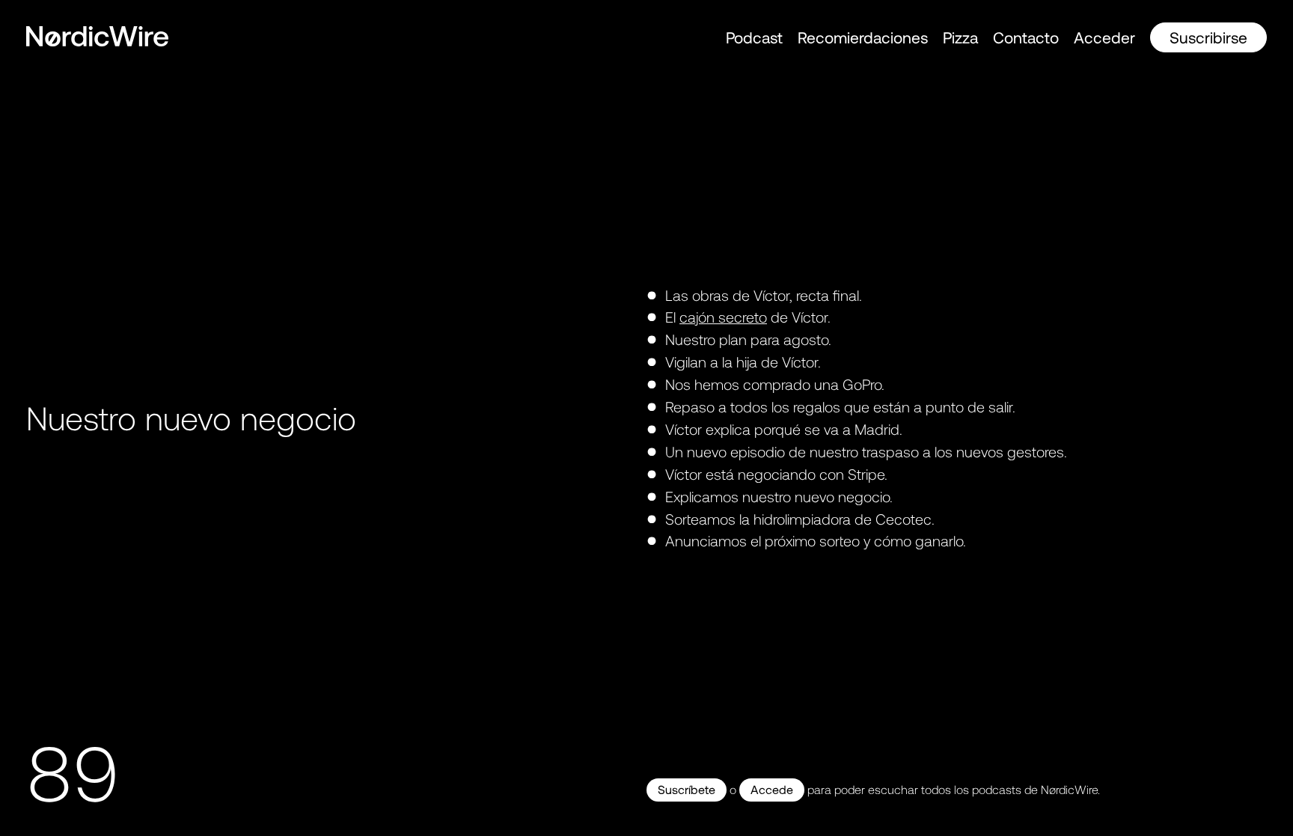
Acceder (1104, 37)
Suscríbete (686, 789)
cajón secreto (723, 317)
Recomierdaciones (863, 37)
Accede (772, 789)
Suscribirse (1208, 37)
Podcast (754, 37)
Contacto (1026, 37)
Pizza (960, 37)
